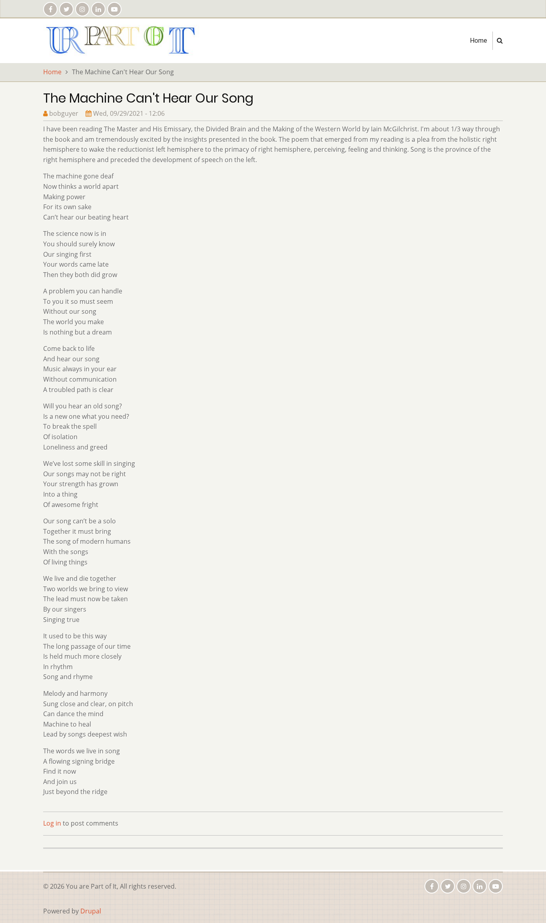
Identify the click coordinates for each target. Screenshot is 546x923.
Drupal (90, 911)
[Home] (121, 40)
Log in (52, 823)
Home (478, 40)
